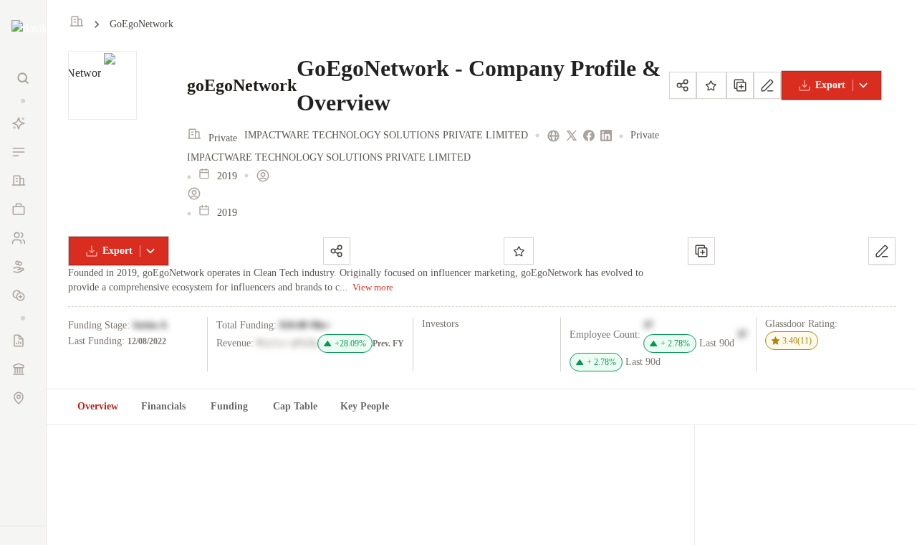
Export (830, 85)
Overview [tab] (97, 406)
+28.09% (350, 343)
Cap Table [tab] (295, 406)
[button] (22, 101)
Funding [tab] (229, 406)
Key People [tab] (364, 406)
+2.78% (675, 343)
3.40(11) (797, 341)
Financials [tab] (163, 406)
